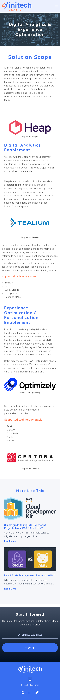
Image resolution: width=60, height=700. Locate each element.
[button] (30, 679)
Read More (10, 541)
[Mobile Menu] (56, 6)
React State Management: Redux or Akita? (29, 575)
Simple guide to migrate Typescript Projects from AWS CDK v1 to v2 (25, 527)
